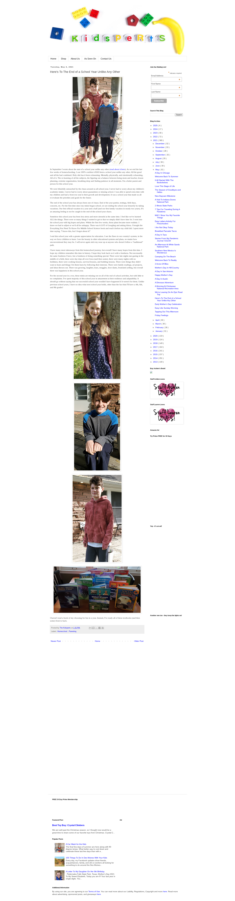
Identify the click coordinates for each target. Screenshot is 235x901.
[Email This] (90, 628)
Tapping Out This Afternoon (166, 312)
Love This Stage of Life (165, 186)
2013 (155, 362)
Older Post (138, 641)
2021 (155, 140)
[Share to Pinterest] (102, 628)
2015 (155, 354)
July (157, 162)
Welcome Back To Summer (166, 176)
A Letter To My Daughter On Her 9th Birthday (85, 871)
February (159, 327)
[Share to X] (96, 628)
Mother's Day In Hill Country (167, 268)
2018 (155, 343)
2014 (155, 358)
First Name (165, 84)
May (157, 169)
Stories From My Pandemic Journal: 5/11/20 (166, 239)
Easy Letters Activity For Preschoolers (165, 222)
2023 (155, 133)
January (159, 331)
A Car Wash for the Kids (76, 844)
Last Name (165, 92)
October (159, 151)
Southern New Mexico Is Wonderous (165, 251)
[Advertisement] (166, 569)
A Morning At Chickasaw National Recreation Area (166, 287)
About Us (75, 59)
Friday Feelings (161, 315)
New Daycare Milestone (165, 196)
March (158, 324)
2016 (155, 351)
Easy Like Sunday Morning (166, 308)
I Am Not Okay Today (164, 227)
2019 (155, 339)
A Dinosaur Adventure (164, 282)
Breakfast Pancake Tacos (166, 231)
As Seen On (90, 59)
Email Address (165, 76)
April (157, 320)
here (165, 891)
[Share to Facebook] (99, 628)
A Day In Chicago (162, 173)
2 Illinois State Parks (163, 206)
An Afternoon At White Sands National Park (167, 245)
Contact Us (106, 59)
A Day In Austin (161, 279)
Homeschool (62, 631)
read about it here (117, 169)
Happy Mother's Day (163, 275)
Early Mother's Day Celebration (168, 304)
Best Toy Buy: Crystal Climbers (68, 825)
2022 (155, 137)
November (160, 147)
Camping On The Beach (165, 256)
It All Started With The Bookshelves (164, 181)
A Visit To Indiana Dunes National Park (165, 201)
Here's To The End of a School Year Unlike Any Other (168, 299)
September (160, 155)
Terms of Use (94, 891)
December (160, 143)
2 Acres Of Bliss (161, 264)
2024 (155, 129)
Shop (63, 59)
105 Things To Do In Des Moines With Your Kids (86, 858)
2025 (155, 125)
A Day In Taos (161, 235)
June (157, 166)
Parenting (72, 631)
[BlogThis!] (93, 628)
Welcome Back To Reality (166, 260)
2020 (155, 336)
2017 (155, 347)
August (158, 158)
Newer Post (56, 641)
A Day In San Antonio (164, 271)
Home (53, 59)
